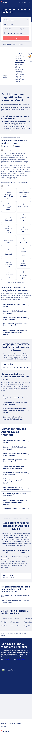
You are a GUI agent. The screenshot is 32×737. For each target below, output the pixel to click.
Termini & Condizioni (15, 723)
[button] (9, 29)
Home (3, 634)
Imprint (3, 723)
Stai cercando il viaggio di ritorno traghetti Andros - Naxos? (15, 601)
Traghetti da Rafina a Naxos (10, 622)
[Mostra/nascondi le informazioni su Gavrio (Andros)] (28, 576)
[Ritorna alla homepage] (4, 2)
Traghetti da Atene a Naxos (10, 618)
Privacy (3, 726)
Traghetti (10, 634)
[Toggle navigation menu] (30, 2)
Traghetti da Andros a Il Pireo (10, 626)
